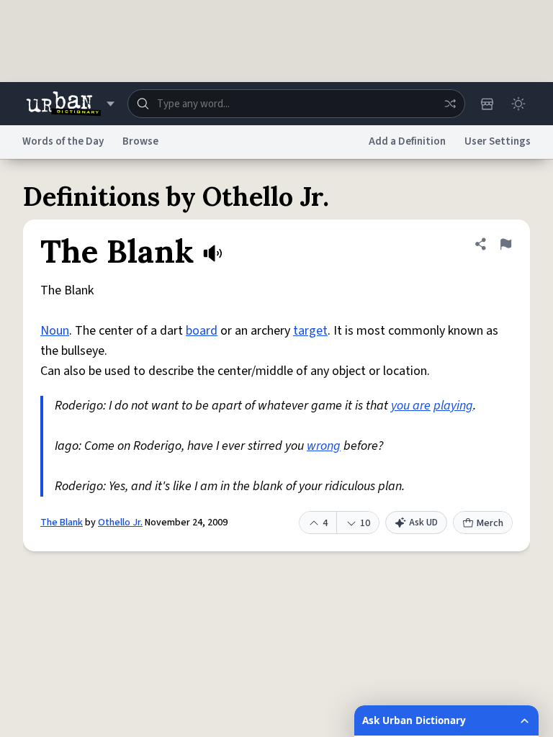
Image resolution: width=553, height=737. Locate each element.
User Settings (497, 141)
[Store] (487, 104)
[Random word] (450, 103)
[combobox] (296, 103)
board (201, 331)
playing (453, 406)
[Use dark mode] (518, 104)
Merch (490, 523)
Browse (140, 141)
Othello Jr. (120, 522)
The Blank (61, 522)
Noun (54, 331)
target (310, 331)
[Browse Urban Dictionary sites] (70, 104)
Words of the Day (63, 141)
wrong (324, 446)
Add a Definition (407, 141)
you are (411, 406)
